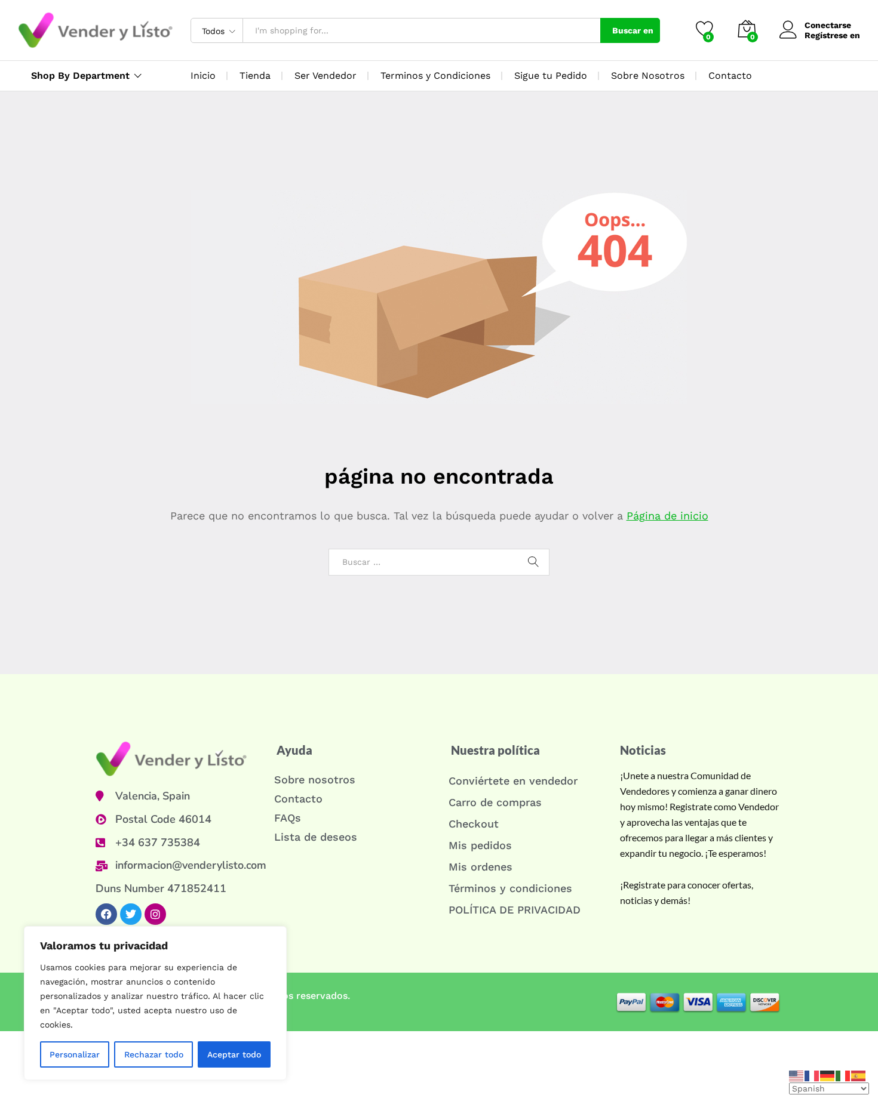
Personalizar (75, 1054)
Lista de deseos (315, 837)
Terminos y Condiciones (435, 75)
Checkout (474, 823)
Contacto (730, 75)
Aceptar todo (234, 1054)
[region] (155, 1003)
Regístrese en (832, 35)
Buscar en (632, 30)
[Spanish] (859, 1075)
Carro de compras (495, 802)
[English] (797, 1075)
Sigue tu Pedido (550, 75)
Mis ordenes (480, 866)
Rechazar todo (153, 1054)
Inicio (203, 75)
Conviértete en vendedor (513, 780)
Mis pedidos (480, 845)
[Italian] (843, 1075)
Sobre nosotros (314, 779)
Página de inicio (667, 515)
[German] (828, 1075)
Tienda (255, 75)
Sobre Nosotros (647, 75)
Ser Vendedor (325, 75)
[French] (812, 1075)
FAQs (287, 817)
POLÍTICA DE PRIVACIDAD (515, 909)
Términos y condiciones (510, 888)
